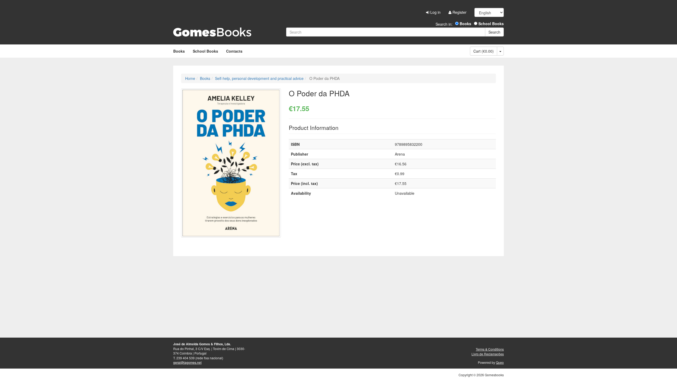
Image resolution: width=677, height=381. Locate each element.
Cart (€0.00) (483, 51)
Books (465, 23)
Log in (435, 12)
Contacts (234, 51)
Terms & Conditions (490, 349)
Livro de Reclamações (488, 354)
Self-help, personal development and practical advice (259, 78)
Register (458, 12)
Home (190, 78)
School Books (490, 23)
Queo (500, 362)
